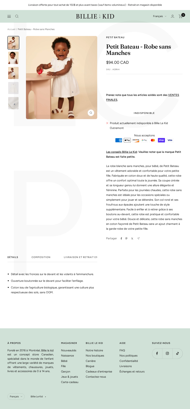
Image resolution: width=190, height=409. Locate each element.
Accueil (11, 29)
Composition (41, 257)
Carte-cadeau (69, 382)
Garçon (65, 371)
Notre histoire (94, 350)
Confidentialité (128, 361)
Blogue (90, 366)
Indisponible (144, 113)
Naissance (67, 355)
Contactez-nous (96, 376)
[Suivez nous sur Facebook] (157, 353)
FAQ (122, 350)
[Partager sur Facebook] (121, 238)
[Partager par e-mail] (138, 238)
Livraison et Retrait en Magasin (88, 257)
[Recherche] (17, 16)
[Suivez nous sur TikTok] (177, 353)
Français (158, 16)
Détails (12, 257)
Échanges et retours (132, 371)
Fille (63, 366)
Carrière (91, 361)
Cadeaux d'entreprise (99, 371)
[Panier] (181, 16)
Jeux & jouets (69, 376)
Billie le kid (47, 350)
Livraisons (125, 366)
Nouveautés (68, 350)
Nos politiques (128, 355)
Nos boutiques (95, 355)
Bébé (64, 361)
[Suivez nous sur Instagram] (167, 353)
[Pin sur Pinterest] (126, 238)
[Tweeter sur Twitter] (132, 238)
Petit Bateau (115, 37)
